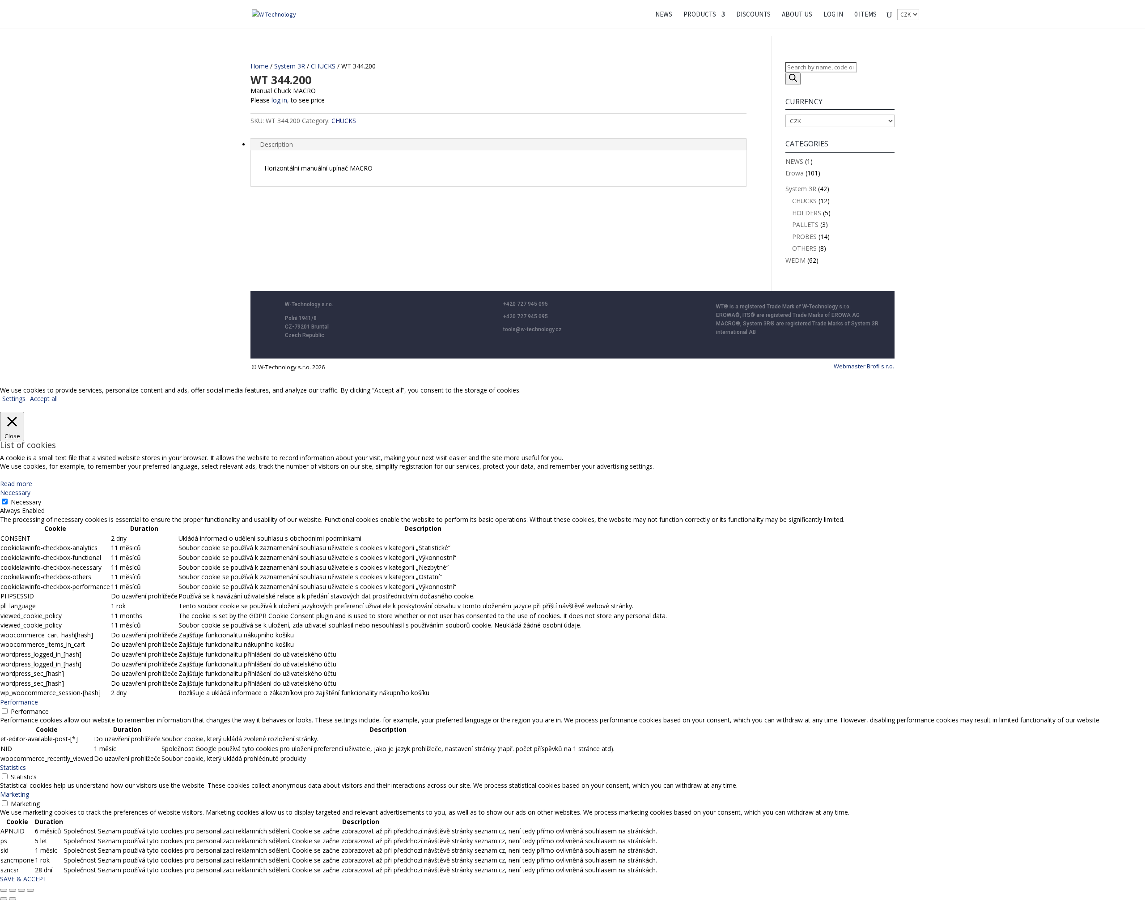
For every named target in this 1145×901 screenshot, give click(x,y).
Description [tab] (276, 144)
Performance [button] (19, 702)
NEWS (663, 14)
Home (259, 66)
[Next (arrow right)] (12, 898)
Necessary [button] (15, 492)
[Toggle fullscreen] (12, 890)
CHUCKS (323, 66)
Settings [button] (13, 398)
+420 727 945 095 (525, 304)
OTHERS (804, 248)
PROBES (804, 236)
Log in (833, 14)
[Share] (21, 890)
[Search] (793, 79)
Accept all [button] (44, 398)
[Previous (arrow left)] (3, 898)
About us (797, 14)
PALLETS (805, 224)
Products (699, 14)
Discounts (753, 14)
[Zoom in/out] (3, 890)
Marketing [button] (14, 794)
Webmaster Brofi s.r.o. (864, 366)
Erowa (794, 173)
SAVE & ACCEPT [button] (23, 879)
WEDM (795, 260)
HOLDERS (806, 213)
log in (279, 100)
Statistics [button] (13, 767)
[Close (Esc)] (30, 890)
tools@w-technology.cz (532, 329)
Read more (16, 483)
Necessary (26, 502)
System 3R (289, 66)
